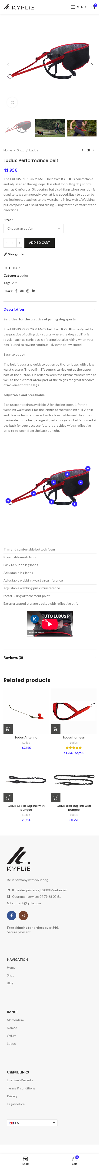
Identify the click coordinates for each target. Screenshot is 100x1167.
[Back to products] (88, 150)
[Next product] (94, 150)
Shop (20, 150)
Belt (14, 283)
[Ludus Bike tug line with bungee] (74, 779)
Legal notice (16, 1104)
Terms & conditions (21, 1088)
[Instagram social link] (23, 915)
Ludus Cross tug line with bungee (26, 808)
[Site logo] (18, 7)
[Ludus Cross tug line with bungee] (26, 779)
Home (7, 150)
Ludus (33, 150)
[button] (8, 64)
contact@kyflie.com (26, 903)
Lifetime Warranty (20, 1080)
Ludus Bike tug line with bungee (74, 808)
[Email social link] (22, 291)
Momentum (15, 1020)
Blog (10, 983)
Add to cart (39, 242)
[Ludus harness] (74, 711)
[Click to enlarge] (12, 102)
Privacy (12, 1096)
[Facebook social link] (16, 291)
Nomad (12, 1028)
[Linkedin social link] (34, 291)
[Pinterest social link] (28, 291)
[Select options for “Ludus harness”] (55, 729)
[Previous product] (82, 150)
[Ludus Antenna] (26, 711)
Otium (11, 1036)
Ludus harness (74, 737)
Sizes (7, 220)
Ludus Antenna (26, 737)
